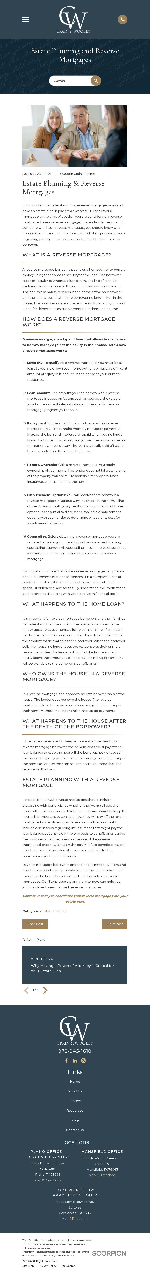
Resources (75, 1110)
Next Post (115, 924)
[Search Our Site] (96, 81)
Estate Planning (55, 911)
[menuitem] (28, 1266)
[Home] (73, 19)
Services (75, 1101)
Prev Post (35, 924)
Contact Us (75, 1130)
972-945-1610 (74, 1051)
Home (75, 1081)
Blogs (75, 1120)
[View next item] (45, 990)
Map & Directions (47, 1180)
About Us (75, 1091)
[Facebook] (66, 1060)
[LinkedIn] (75, 1060)
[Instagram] (83, 1060)
